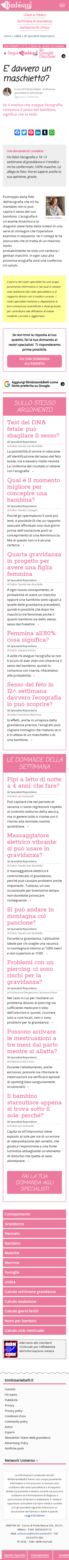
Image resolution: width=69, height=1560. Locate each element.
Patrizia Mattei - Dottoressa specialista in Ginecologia (34, 91)
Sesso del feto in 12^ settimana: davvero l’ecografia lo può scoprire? (34, 694)
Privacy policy (14, 1411)
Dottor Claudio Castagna (23, 510)
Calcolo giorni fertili (21, 1310)
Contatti (10, 1389)
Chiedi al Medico (34, 15)
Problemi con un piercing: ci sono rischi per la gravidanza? (30, 972)
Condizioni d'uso (15, 1416)
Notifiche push (14, 1448)
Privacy (9, 1405)
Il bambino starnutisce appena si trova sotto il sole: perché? (34, 1106)
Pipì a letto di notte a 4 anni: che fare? (34, 783)
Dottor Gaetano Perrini (23, 650)
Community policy (16, 1421)
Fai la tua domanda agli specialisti (34, 1183)
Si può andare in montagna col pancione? (30, 916)
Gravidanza (14, 1223)
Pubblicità (11, 1400)
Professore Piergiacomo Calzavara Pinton (33, 992)
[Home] (25, 5)
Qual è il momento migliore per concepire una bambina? (33, 490)
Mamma (12, 1262)
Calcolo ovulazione (20, 1301)
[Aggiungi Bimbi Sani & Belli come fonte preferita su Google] (34, 384)
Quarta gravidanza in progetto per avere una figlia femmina (34, 564)
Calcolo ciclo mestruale (24, 1330)
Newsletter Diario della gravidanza (27, 1437)
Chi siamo (11, 1394)
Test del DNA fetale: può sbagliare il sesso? (33, 429)
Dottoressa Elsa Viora (22, 1061)
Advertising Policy (16, 1443)
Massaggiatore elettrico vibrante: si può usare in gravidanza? (32, 845)
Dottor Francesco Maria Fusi (25, 714)
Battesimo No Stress (34, 28)
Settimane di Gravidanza (34, 21)
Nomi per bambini (20, 1320)
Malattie (12, 1252)
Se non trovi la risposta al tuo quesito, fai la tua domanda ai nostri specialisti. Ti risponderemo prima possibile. (35, 349)
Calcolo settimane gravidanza (30, 1291)
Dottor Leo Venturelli (22, 796)
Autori (9, 1427)
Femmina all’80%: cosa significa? (32, 637)
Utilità (17, 36)
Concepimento (17, 1214)
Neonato (12, 1233)
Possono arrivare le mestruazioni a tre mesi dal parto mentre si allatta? (32, 1041)
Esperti (9, 1432)
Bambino (12, 1243)
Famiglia (12, 1272)
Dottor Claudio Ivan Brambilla (26, 446)
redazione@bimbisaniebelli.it (34, 1533)
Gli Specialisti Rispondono (39, 36)
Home (8, 36)
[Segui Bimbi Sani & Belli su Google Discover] (34, 51)
